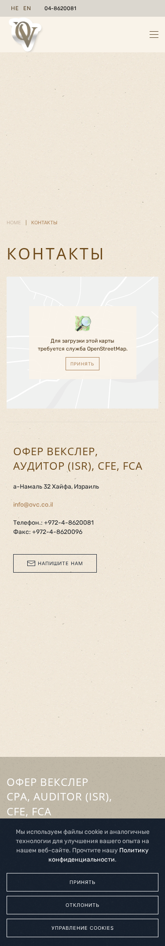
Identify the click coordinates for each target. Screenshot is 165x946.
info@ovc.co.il (33, 504)
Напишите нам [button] (60, 563)
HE (15, 8)
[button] (154, 34)
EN (27, 8)
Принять (82, 363)
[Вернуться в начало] (25, 34)
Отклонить (82, 905)
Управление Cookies (82, 928)
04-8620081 (60, 8)
